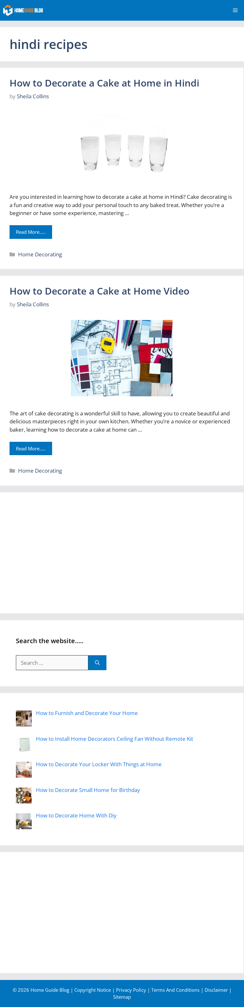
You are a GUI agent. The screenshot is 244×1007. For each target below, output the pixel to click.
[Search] (97, 662)
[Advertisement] (121, 552)
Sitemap (122, 997)
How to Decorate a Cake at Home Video (99, 290)
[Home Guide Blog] (23, 10)
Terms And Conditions (175, 990)
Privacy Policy (131, 990)
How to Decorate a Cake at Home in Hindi (104, 82)
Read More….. (31, 232)
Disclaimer (216, 990)
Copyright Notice (92, 990)
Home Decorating (40, 254)
